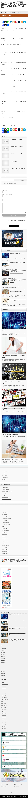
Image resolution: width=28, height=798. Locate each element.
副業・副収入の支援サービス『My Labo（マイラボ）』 (13, 459)
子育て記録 (3, 532)
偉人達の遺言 (4, 528)
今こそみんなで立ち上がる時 (16, 139)
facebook (22, 1)
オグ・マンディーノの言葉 (8, 220)
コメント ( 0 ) (7, 180)
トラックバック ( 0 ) (20, 180)
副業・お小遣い (4, 530)
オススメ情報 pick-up (5, 489)
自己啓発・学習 (4, 545)
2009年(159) (3, 673)
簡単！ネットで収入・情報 (6, 499)
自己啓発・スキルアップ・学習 (7, 491)
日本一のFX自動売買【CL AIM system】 (10, 434)
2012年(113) (3, 667)
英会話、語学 (4, 493)
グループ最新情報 (5, 487)
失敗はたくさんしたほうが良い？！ (18, 153)
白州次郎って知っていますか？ (17, 146)
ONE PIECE (4, 514)
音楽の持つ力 (4, 553)
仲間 (2, 526)
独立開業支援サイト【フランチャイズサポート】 (17, 281)
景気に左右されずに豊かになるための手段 (17, 263)
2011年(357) (3, 669)
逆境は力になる (4, 551)
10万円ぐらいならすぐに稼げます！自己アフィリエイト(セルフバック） (17, 290)
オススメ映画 (4, 520)
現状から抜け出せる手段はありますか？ (19, 221)
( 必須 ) (4, 190)
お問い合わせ (4, 479)
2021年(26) (3, 652)
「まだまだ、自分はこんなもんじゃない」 (18, 169)
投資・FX (3, 495)
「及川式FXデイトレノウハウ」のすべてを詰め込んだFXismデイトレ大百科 (17, 272)
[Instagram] (16, 792)
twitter (20, 1)
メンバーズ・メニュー (5, 524)
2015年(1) (3, 662)
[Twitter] (12, 792)
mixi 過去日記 (4, 512)
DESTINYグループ (5, 684)
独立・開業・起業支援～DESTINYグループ (13, 796)
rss (18, 1)
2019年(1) (3, 656)
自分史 (3, 543)
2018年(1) (3, 658)
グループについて (4, 784)
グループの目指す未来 (5, 471)
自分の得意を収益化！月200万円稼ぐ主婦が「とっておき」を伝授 (18, 300)
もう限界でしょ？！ (14, 161)
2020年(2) (3, 654)
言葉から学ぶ (4, 549)
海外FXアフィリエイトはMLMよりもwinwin (17, 254)
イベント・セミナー (5, 497)
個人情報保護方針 (5, 477)
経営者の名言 (4, 541)
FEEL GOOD (4, 510)
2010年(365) (3, 671)
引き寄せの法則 (4, 709)
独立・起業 (3, 539)
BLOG (3, 682)
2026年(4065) (3, 648)
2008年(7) (3, 675)
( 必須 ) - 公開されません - (8, 194)
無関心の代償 (4, 713)
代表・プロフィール (5, 473)
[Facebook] (14, 792)
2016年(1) (3, 660)
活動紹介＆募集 (4, 475)
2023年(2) (3, 650)
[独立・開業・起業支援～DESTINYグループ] (14, 5)
